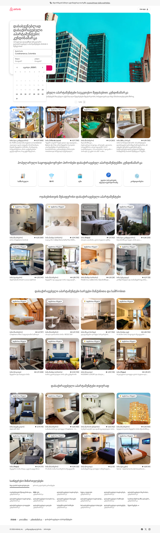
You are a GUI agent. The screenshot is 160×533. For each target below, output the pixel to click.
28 (34, 94)
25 (21, 94)
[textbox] (23, 61)
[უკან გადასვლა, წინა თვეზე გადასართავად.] (17, 67)
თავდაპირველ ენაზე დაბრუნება (98, 3)
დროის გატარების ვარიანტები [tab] (44, 485)
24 (17, 94)
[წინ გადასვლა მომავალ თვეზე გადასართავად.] (42, 67)
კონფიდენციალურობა (33, 529)
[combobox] (32, 53)
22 (38, 90)
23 (43, 90)
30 (43, 94)
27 (30, 94)
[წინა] (76, 102)
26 (25, 94)
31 (17, 99)
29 (38, 94)
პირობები (47, 529)
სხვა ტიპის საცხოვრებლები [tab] (19, 485)
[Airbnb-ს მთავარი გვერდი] (15, 9)
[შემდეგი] (84, 102)
